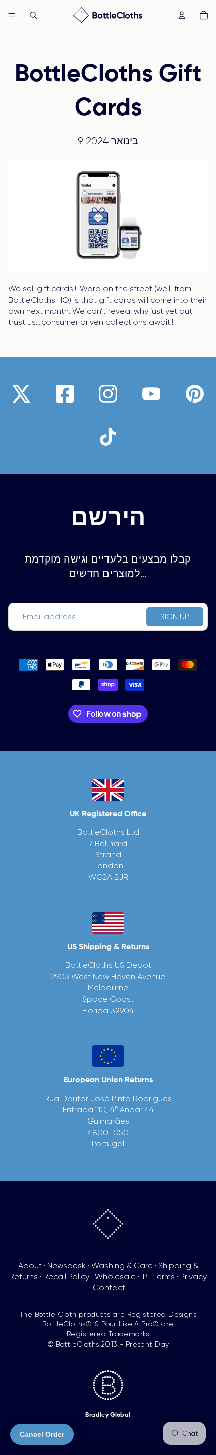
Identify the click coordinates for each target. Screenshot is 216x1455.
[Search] (33, 15)
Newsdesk (66, 1265)
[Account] (182, 15)
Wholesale (115, 1276)
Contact (109, 1287)
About (30, 1265)
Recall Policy (66, 1276)
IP (144, 1276)
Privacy (193, 1276)
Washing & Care (122, 1265)
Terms (164, 1276)
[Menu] (11, 15)
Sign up (174, 616)
